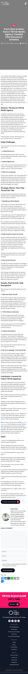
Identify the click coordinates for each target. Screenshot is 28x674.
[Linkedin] (15, 621)
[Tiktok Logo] (18, 621)
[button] (25, 3)
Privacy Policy (8, 670)
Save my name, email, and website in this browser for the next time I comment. (14, 564)
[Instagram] (12, 621)
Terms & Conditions (18, 670)
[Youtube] (9, 621)
